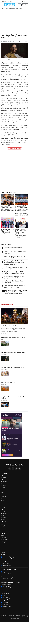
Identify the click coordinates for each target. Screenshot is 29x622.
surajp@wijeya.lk (6, 599)
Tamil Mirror (3, 485)
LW (1, 494)
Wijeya (2, 498)
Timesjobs (3, 526)
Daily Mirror (3, 477)
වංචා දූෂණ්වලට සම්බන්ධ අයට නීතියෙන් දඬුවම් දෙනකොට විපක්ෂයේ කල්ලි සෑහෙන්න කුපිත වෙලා (15, 262)
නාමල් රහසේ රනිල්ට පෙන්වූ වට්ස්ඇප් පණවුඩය (15, 252)
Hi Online (3, 493)
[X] (13, 468)
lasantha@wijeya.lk (7, 606)
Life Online (3, 491)
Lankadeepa (3, 475)
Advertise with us (5, 539)
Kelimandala (3, 496)
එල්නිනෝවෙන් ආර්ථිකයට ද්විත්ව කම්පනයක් (14, 281)
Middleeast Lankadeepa (6, 489)
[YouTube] (19, 468)
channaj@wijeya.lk (7, 588)
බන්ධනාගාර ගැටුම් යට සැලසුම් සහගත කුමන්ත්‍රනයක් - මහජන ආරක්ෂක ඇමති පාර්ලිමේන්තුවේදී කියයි (16, 292)
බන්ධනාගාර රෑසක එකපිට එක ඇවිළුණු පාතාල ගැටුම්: (16, 268)
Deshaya (3, 487)
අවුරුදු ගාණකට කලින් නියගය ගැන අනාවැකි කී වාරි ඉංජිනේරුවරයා (14, 277)
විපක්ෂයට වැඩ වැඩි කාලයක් (13, 247)
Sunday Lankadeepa (5, 511)
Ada (2, 479)
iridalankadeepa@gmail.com (9, 573)
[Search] (19, 4)
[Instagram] (16, 468)
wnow (2, 500)
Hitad (2, 524)
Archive (2, 545)
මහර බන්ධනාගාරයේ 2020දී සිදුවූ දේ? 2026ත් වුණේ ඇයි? (15, 257)
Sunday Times (4, 481)
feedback (3, 543)
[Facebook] (9, 468)
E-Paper (2, 535)
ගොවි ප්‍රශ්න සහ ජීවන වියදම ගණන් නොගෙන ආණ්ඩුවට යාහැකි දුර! (14, 286)
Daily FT (2, 483)
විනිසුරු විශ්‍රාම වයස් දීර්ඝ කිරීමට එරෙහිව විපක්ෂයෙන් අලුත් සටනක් (14, 272)
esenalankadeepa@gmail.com (9, 558)
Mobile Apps (3, 541)
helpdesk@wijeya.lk (7, 565)
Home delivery (4, 537)
